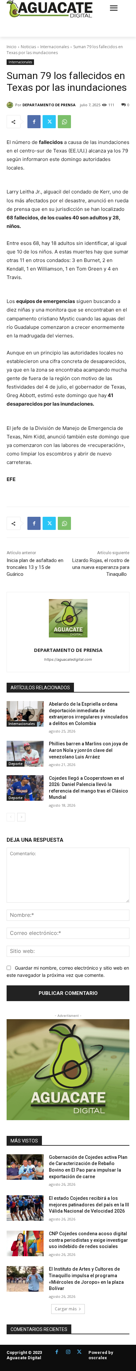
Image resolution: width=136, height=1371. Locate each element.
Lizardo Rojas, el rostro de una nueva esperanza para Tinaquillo (100, 567)
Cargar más (66, 1309)
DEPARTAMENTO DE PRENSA (49, 104)
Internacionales (54, 47)
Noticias (28, 47)
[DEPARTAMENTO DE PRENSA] (11, 105)
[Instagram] (68, 1352)
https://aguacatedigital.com (68, 659)
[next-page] (21, 817)
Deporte (15, 763)
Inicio (12, 47)
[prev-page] (11, 817)
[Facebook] (34, 121)
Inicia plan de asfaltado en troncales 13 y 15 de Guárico (35, 567)
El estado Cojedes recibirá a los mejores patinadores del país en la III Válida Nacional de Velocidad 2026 (89, 1205)
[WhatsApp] (64, 121)
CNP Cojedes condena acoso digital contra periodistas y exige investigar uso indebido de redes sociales (88, 1240)
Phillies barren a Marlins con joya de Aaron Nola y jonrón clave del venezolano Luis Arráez (88, 750)
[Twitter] (49, 121)
